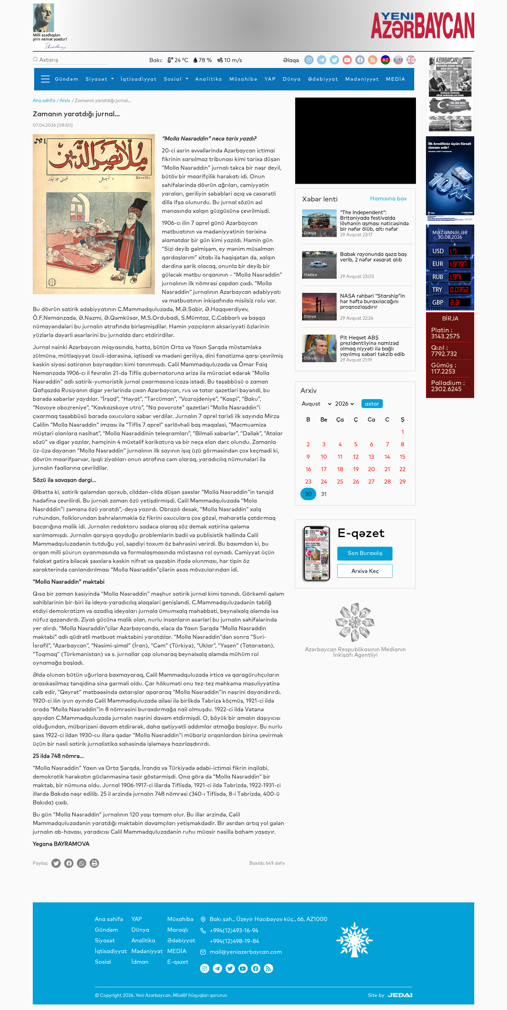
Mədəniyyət (362, 79)
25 (340, 481)
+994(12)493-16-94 (234, 930)
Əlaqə (291, 60)
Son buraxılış (365, 552)
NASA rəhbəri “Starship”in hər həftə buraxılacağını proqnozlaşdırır (372, 301)
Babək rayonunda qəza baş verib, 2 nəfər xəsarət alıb (373, 257)
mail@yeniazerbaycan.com (246, 951)
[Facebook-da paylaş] (68, 863)
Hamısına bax (388, 199)
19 (356, 469)
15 (402, 456)
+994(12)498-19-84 (234, 941)
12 (356, 456)
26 (356, 481)
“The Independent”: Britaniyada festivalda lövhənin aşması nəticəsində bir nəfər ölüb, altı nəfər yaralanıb (374, 223)
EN (411, 59)
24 (324, 481)
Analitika (208, 79)
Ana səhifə (109, 919)
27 (371, 481)
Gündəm (67, 79)
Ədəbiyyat (323, 79)
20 (371, 469)
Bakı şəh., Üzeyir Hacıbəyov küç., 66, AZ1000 (268, 919)
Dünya (292, 79)
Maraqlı (177, 929)
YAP (270, 79)
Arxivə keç (365, 571)
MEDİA (396, 79)
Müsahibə (243, 79)
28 (387, 481)
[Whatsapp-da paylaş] (81, 863)
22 (402, 469)
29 (402, 481)
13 (371, 456)
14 (387, 456)
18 (340, 469)
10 (324, 456)
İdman (140, 961)
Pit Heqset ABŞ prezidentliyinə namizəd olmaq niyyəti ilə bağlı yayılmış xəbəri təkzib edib (372, 345)
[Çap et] (94, 863)
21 (387, 469)
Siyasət (98, 79)
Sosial (174, 79)
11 (340, 456)
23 (308, 481)
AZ (385, 59)
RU (398, 59)
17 (324, 469)
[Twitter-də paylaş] (56, 863)
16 (308, 469)
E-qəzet (177, 961)
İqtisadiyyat (139, 79)
